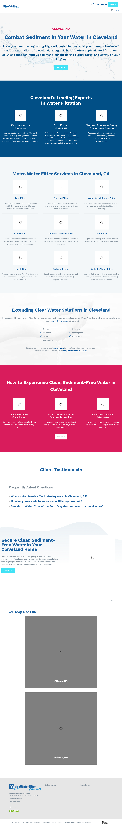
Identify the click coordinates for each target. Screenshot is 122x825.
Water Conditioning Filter (101, 198)
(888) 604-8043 (58, 348)
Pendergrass (77, 333)
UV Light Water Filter (101, 269)
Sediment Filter (61, 269)
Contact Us (61, 437)
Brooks (46, 329)
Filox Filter (20, 269)
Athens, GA (61, 681)
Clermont (47, 333)
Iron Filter (101, 233)
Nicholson (76, 329)
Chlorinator (20, 233)
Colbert (46, 336)
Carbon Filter (61, 198)
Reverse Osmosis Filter (61, 233)
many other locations (59, 321)
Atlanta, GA (61, 757)
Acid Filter (20, 198)
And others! (77, 336)
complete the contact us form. (75, 351)
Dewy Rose (48, 340)
